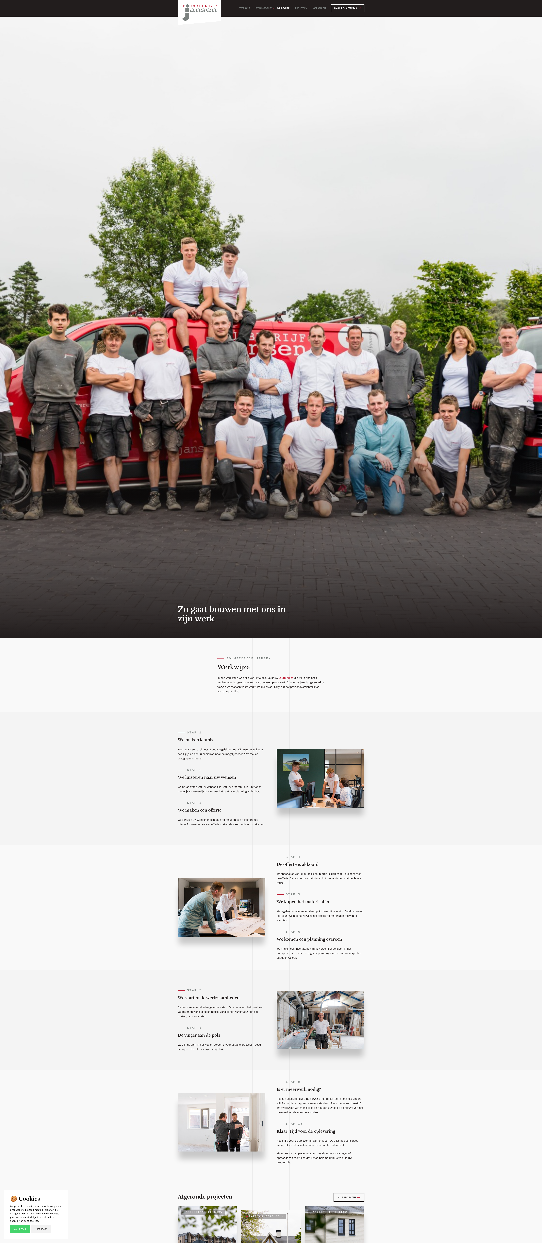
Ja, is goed (20, 1228)
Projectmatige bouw (204, 1212)
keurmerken (286, 678)
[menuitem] (244, 8)
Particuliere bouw (266, 1216)
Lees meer (41, 1228)
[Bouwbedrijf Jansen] (199, 8)
